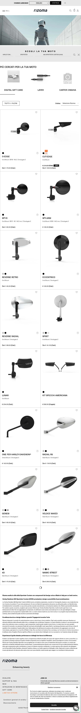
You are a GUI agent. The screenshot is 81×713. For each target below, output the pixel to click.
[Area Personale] (78, 11)
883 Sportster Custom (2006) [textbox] (53, 54)
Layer (41, 90)
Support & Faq (9, 681)
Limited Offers (9, 693)
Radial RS (47, 454)
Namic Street (49, 572)
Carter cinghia (67, 90)
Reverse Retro (10, 277)
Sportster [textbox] (24, 54)
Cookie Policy (45, 709)
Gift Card (7, 690)
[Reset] (79, 55)
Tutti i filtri (11, 103)
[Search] (74, 55)
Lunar (5, 395)
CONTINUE (55, 3)
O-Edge (6, 156)
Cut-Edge (47, 156)
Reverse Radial (10, 336)
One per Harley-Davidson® (16, 454)
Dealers (6, 678)
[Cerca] (70, 11)
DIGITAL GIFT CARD (13, 90)
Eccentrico (48, 277)
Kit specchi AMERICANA (54, 395)
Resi (4, 684)
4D (3, 572)
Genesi (5, 513)
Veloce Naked (50, 513)
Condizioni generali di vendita (58, 709)
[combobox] (7, 55)
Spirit (45, 336)
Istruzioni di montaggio (14, 687)
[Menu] (3, 10)
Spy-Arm (46, 218)
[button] (77, 687)
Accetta (54, 705)
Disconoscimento (9, 703)
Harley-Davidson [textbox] (8, 54)
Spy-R (4, 218)
